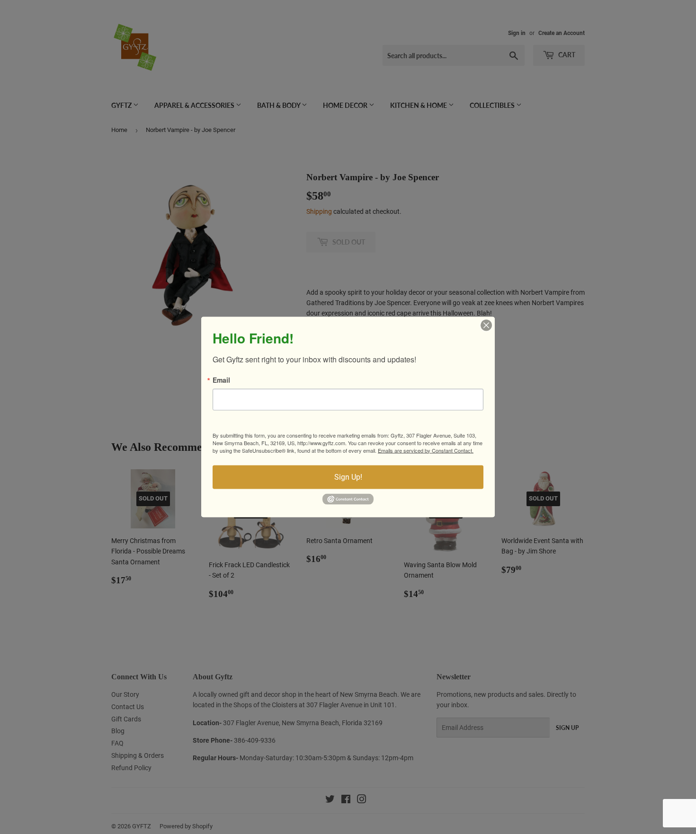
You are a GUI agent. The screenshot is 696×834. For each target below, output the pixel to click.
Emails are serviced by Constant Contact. (425, 450)
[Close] (486, 325)
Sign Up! (348, 476)
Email (221, 379)
